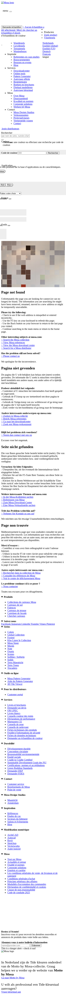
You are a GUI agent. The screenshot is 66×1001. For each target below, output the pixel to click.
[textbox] (15, 136)
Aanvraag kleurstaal (23, 90)
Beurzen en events (22, 62)
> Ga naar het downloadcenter (16, 421)
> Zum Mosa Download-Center (16, 502)
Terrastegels (19, 48)
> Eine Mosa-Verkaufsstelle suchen (18, 505)
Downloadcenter (22, 70)
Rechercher (53, 153)
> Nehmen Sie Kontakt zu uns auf (17, 513)
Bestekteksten (20, 82)
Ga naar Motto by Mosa (12, 977)
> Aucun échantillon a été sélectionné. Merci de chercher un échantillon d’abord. (22, 30)
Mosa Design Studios (24, 112)
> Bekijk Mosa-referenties (13, 418)
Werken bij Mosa (22, 106)
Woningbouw (20, 51)
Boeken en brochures (24, 84)
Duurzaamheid (21, 98)
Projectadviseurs (21, 118)
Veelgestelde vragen (23, 120)
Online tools (19, 73)
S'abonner (35, 945)
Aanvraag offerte (22, 79)
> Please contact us (10, 356)
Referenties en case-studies (26, 57)
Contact (17, 123)
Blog (16, 65)
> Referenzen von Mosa (13, 499)
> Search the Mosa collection (15, 339)
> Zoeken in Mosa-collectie (14, 416)
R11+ (9, 185)
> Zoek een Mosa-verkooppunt (16, 424)
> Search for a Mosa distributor (16, 348)
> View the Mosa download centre (18, 345)
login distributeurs (10, 128)
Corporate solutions (23, 104)
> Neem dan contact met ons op (16, 435)
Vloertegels (49, 37)
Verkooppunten (21, 115)
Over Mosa (19, 95)
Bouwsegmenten (22, 59)
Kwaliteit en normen (23, 101)
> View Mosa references (13, 342)
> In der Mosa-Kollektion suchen (17, 497)
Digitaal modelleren (23, 87)
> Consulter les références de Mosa (18, 575)
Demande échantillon (11, 27)
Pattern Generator (22, 76)
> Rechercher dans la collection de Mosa (21, 573)
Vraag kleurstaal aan (11, 992)
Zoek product (50, 35)
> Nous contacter (9, 586)
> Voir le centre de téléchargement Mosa (20, 578)
